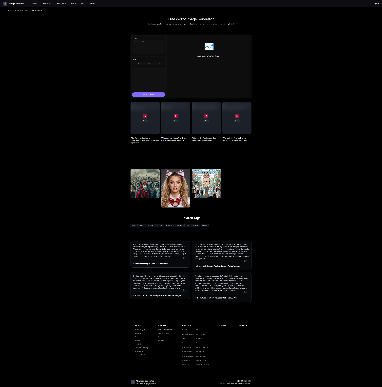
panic (134, 225)
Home (10, 10)
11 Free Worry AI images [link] (39, 10)
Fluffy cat (199, 338)
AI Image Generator (16, 3)
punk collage (200, 356)
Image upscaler (163, 333)
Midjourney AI (140, 330)
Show (145, 121)
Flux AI (73, 3)
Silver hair (199, 343)
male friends (186, 347)
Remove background (165, 330)
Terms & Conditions (141, 355)
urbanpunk (186, 360)
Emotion (169, 225)
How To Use (47, 3)
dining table (200, 352)
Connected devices (202, 365)
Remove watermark (164, 337)
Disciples (199, 330)
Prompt (135, 38)
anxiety (150, 225)
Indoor (204, 225)
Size (134, 59)
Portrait (195, 225)
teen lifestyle (200, 334)
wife (183, 338)
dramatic (179, 225)
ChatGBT (138, 340)
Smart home (186, 365)
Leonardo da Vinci (188, 334)
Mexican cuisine (187, 356)
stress (142, 225)
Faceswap (161, 340)
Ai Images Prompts (21, 10)
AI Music (138, 333)
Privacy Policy (139, 351)
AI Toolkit (33, 3)
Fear (187, 225)
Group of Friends (202, 347)
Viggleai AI (138, 344)
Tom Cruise (186, 343)
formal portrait (201, 360)
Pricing (92, 3)
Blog (82, 3)
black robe (185, 330)
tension (159, 225)
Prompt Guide (61, 3)
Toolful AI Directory (141, 348)
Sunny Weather (187, 352)
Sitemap (138, 337)
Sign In (376, 4)
